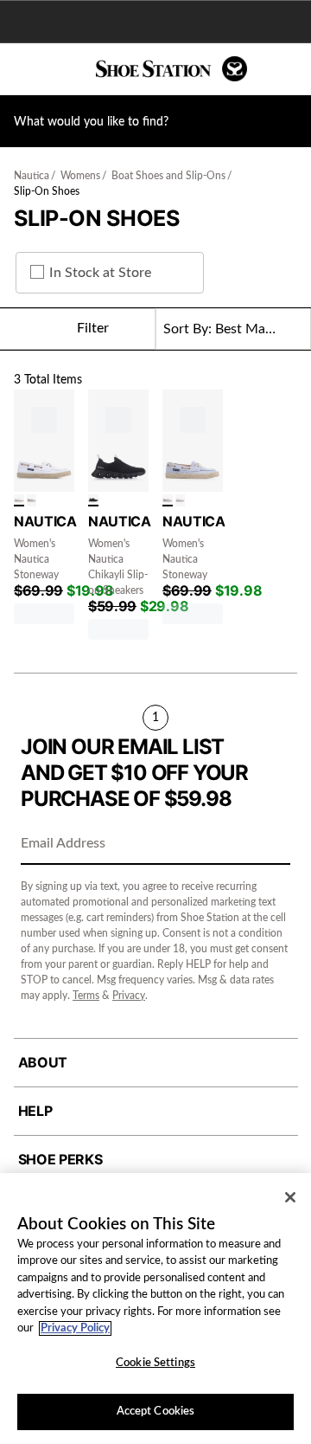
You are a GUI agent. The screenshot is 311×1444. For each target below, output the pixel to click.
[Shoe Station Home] (171, 68)
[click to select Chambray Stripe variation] (32, 500)
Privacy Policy (75, 1328)
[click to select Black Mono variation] (93, 500)
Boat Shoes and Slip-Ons (168, 176)
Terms (86, 995)
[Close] (290, 1197)
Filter (93, 328)
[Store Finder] (67, 69)
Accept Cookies (156, 1411)
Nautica (31, 176)
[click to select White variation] (19, 500)
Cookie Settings (155, 1363)
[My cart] (289, 69)
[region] (155, 1308)
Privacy (128, 995)
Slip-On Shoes (46, 191)
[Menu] (26, 69)
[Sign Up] (271, 844)
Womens (80, 176)
